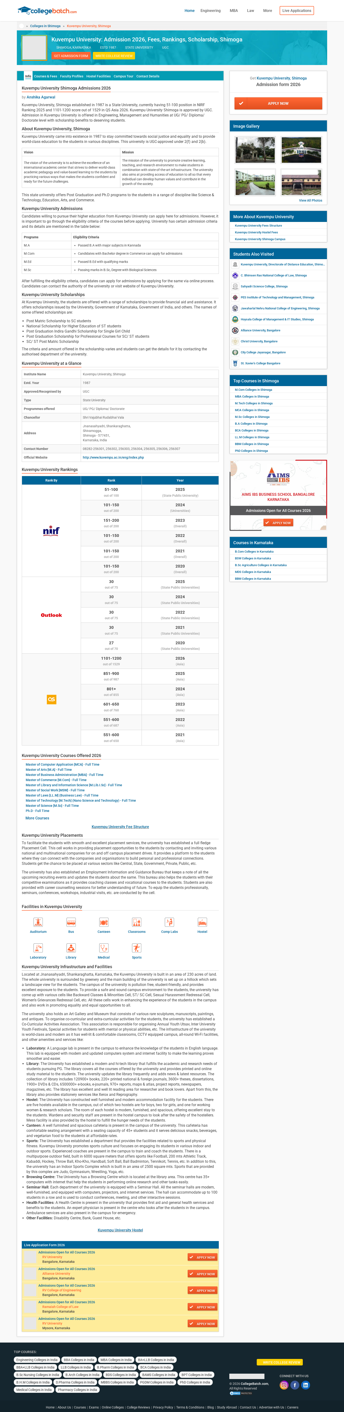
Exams (94, 1407)
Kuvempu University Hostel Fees (256, 232)
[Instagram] (284, 1385)
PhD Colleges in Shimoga (251, 451)
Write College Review (113, 56)
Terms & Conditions (190, 1407)
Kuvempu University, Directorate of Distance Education (277, 264)
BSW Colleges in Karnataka (253, 558)
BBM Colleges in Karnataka (253, 578)
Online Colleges (113, 1407)
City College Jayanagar (256, 352)
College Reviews (138, 1407)
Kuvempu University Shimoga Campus (260, 239)
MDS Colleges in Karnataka (253, 572)
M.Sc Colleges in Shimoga (252, 417)
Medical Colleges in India (34, 1390)
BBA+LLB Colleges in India (35, 1367)
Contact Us (248, 1407)
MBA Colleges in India (116, 1360)
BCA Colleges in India (155, 1367)
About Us (64, 1407)
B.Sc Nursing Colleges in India (37, 1375)
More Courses (37, 818)
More (268, 10)
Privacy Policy (163, 1407)
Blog (210, 1407)
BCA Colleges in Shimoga (251, 430)
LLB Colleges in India (76, 1367)
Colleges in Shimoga (45, 26)
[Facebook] (294, 1385)
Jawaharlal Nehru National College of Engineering (274, 308)
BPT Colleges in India (197, 1375)
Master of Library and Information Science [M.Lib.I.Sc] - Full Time (74, 785)
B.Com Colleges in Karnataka (254, 551)
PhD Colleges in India (195, 1382)
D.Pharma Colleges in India (75, 1382)
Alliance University (253, 330)
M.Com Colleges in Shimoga (253, 389)
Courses (80, 1407)
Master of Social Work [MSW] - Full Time (55, 790)
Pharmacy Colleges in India (77, 1390)
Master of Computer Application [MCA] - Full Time (62, 764)
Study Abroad (227, 1407)
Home (190, 10)
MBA (234, 10)
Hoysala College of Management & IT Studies (271, 319)
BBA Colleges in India (79, 1360)
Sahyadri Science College (257, 286)
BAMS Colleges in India (158, 1375)
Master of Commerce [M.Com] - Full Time (56, 780)
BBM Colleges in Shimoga (252, 444)
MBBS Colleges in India (117, 1382)
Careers (292, 1407)
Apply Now (278, 103)
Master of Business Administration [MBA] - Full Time (64, 775)
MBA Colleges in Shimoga (252, 396)
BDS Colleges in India (121, 1375)
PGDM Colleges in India (157, 1382)
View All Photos (310, 200)
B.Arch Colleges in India (82, 1375)
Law (251, 10)
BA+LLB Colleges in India (156, 1360)
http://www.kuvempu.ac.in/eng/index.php (113, 457)
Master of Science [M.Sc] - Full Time (52, 805)
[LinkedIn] (305, 1385)
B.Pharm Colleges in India (115, 1367)
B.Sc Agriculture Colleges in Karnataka (261, 565)
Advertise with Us (271, 1407)
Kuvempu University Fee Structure (120, 827)
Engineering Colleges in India (37, 1360)
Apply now (206, 1257)
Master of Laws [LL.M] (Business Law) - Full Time (62, 795)
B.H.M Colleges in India (33, 1382)
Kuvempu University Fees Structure (258, 225)
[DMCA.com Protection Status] (241, 1393)
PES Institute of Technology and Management (271, 297)
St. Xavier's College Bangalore (260, 363)
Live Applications (296, 10)
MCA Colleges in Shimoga (252, 410)
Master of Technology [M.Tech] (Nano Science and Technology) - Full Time (81, 800)
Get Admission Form (71, 56)
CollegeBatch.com (254, 1384)
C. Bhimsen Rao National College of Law (267, 275)
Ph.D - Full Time (37, 811)
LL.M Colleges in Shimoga (252, 437)
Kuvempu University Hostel (120, 1230)
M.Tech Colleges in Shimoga (254, 403)
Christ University (252, 341)
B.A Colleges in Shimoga (251, 423)
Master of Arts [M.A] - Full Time (49, 769)
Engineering (211, 10)
